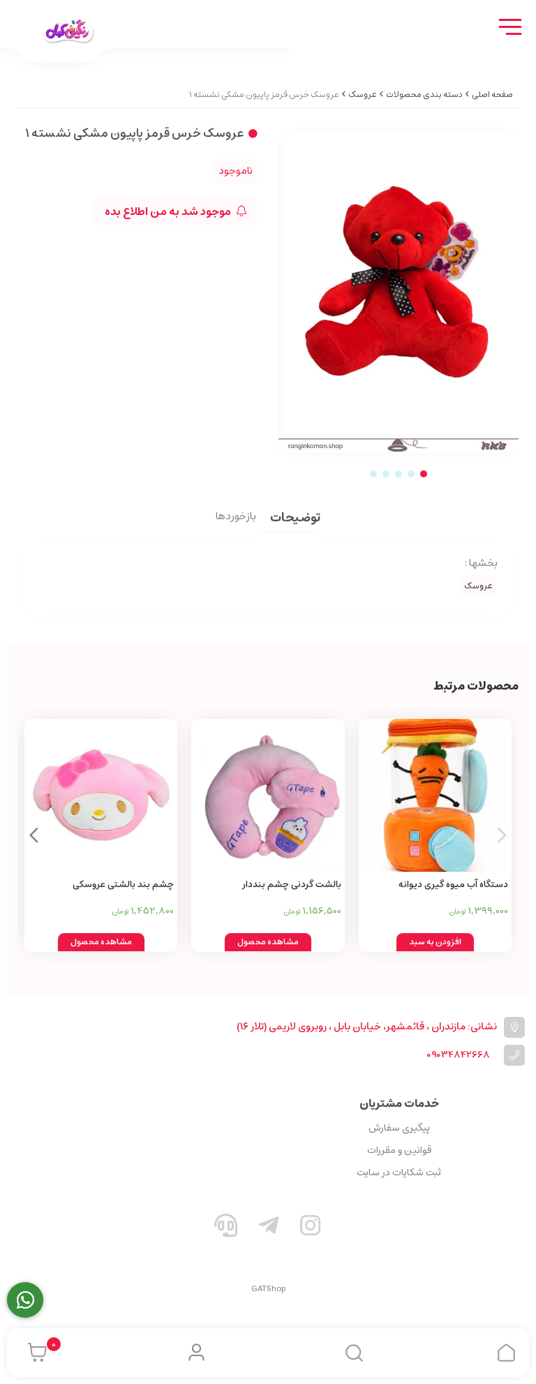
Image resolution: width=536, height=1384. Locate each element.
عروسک (362, 94)
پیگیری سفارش (399, 1127)
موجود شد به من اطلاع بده (169, 211)
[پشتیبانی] (226, 1228)
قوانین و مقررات (399, 1150)
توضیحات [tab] (295, 519)
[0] (34, 1352)
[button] (33, 835)
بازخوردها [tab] (236, 517)
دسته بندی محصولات (424, 94)
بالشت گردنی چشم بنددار (291, 885)
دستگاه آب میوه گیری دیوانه (453, 885)
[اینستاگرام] (310, 1228)
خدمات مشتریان (399, 1103)
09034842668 (458, 1055)
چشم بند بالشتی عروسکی (123, 885)
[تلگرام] (268, 1228)
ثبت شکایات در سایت (399, 1172)
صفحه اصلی (492, 94)
